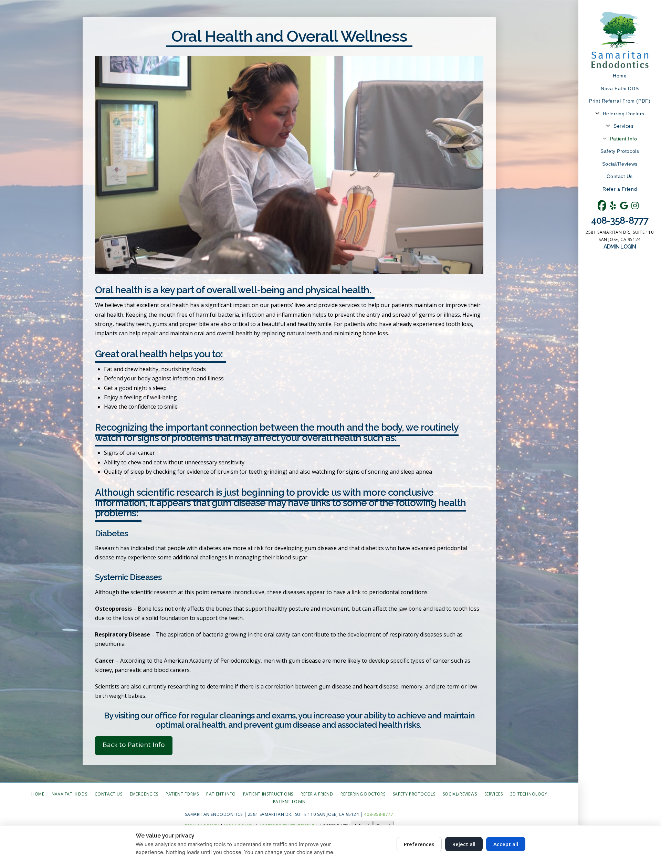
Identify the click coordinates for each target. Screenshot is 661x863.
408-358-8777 (619, 220)
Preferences (419, 844)
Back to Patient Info (134, 744)
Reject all (463, 844)
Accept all (505, 844)
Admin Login (620, 246)
